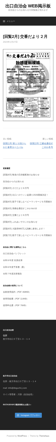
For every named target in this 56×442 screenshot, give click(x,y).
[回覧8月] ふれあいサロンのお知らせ (20, 222)
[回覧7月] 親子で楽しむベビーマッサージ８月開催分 (27, 235)
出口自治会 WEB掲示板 (28, 5)
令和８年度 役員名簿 (12, 260)
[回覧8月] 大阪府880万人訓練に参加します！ (24, 228)
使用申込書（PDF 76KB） (15, 305)
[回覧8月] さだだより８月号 (16, 188)
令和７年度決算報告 (12, 273)
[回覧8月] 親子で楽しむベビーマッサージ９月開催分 (27, 201)
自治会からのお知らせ (13, 181)
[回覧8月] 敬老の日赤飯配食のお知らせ (21, 174)
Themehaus (44, 436)
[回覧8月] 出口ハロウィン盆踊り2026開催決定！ (25, 195)
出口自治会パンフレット (14, 253)
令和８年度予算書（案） (14, 267)
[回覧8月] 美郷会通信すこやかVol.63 (20, 208)
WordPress (22, 436)
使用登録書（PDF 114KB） (16, 298)
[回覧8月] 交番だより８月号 (16, 215)
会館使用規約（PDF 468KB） (17, 292)
